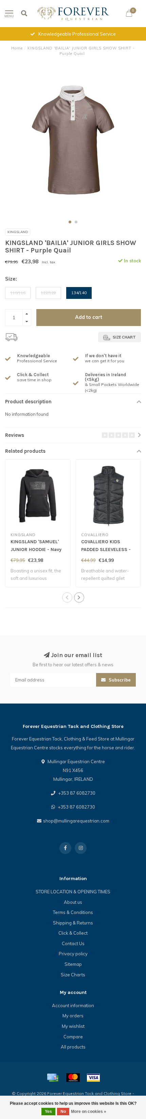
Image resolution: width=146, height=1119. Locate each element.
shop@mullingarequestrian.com (76, 820)
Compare (73, 1036)
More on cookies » (88, 1111)
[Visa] (93, 1078)
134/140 (79, 292)
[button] (70, 222)
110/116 (17, 292)
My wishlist (73, 1026)
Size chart (124, 337)
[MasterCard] (73, 1078)
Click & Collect (73, 933)
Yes (48, 1111)
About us (73, 902)
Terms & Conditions (73, 912)
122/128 (48, 292)
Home (17, 48)
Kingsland (17, 232)
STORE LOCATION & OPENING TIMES (73, 891)
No (63, 1111)
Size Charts (73, 974)
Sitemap (73, 964)
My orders (73, 1015)
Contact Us (73, 943)
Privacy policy (73, 953)
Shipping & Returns (73, 922)
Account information (73, 1005)
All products (73, 1047)
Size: (11, 279)
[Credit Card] (52, 1078)
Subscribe (119, 680)
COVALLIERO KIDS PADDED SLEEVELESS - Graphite (106, 549)
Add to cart (88, 317)
